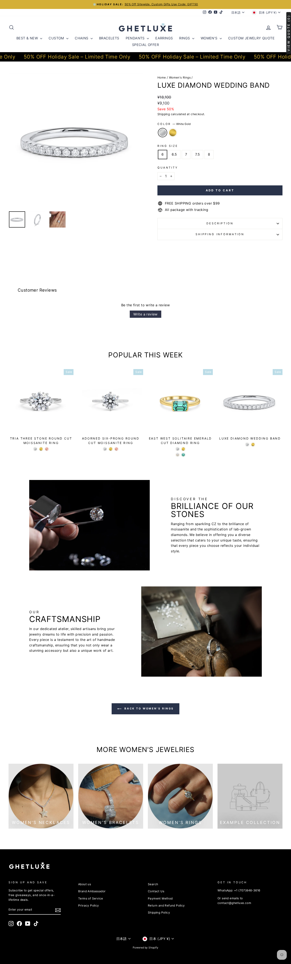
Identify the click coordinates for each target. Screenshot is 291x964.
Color (174, 124)
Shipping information (220, 234)
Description (219, 223)
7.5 (197, 154)
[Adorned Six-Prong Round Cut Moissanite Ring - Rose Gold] (116, 449)
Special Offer (145, 45)
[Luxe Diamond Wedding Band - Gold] (253, 445)
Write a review (145, 314)
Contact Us (156, 891)
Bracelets (109, 38)
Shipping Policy (159, 912)
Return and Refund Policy (166, 905)
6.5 (174, 154)
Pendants (136, 38)
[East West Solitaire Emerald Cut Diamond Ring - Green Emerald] (183, 455)
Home (161, 77)
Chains (82, 38)
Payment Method (160, 898)
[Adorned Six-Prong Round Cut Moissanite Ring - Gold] (111, 449)
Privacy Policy (88, 905)
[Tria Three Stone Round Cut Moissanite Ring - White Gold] (35, 449)
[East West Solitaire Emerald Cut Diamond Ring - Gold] (183, 449)
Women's (210, 38)
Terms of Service (90, 898)
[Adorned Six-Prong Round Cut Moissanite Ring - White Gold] (105, 449)
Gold (173, 132)
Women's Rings (180, 77)
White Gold (162, 132)
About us (84, 884)
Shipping (163, 114)
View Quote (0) (288, 33)
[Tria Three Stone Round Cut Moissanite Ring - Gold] (41, 449)
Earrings (164, 38)
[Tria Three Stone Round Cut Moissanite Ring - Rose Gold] (47, 449)
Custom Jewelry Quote (251, 38)
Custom (57, 38)
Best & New (27, 38)
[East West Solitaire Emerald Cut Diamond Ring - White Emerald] (178, 455)
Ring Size (167, 146)
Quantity (167, 167)
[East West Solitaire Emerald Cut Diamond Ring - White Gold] (178, 449)
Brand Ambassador (91, 891)
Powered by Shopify (145, 947)
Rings (185, 38)
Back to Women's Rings (148, 708)
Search (153, 884)
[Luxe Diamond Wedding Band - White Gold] (247, 445)
